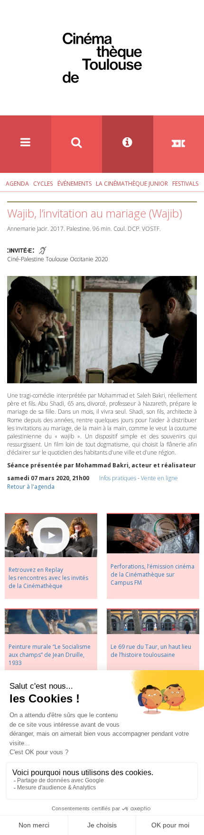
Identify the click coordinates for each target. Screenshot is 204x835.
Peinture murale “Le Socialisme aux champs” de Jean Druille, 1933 (50, 655)
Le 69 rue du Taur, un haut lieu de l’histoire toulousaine (151, 651)
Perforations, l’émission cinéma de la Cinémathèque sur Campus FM (153, 574)
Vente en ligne (159, 478)
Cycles (43, 184)
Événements (74, 184)
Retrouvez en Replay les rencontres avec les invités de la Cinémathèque (48, 578)
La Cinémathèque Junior (132, 184)
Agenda (17, 184)
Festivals (185, 184)
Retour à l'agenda (31, 487)
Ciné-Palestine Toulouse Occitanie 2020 (57, 259)
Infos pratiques (117, 478)
